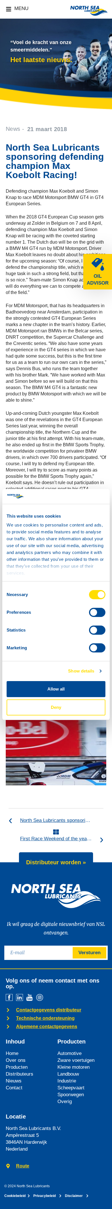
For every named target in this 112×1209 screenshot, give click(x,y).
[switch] (97, 612)
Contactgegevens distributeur (48, 1009)
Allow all (56, 689)
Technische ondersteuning (45, 1018)
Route (22, 1165)
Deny (56, 707)
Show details (81, 670)
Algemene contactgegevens (46, 1026)
